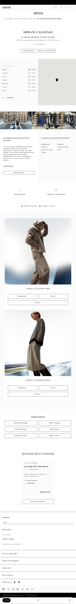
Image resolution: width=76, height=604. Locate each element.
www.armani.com (8, 166)
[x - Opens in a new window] (15, 582)
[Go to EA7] (66, 7)
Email (5, 522)
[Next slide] (75, 2)
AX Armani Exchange (21, 18)
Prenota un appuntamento (47, 50)
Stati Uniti (32, 18)
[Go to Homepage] (38, 13)
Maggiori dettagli (45, 491)
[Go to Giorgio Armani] (55, 7)
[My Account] (38, 600)
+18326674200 (31, 483)
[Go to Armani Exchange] (72, 7)
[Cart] (70, 600)
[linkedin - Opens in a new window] (19, 582)
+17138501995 (9, 97)
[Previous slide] (1, 2)
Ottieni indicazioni (18, 172)
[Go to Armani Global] (6, 7)
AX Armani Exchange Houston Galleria (49, 18)
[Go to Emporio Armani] (61, 7)
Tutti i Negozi (9, 18)
